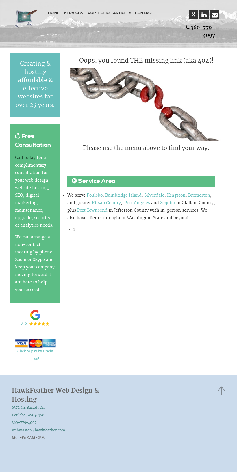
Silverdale (154, 195)
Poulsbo (95, 195)
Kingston (176, 195)
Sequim (167, 203)
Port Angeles (137, 203)
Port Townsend (92, 210)
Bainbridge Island (123, 195)
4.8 (24, 324)
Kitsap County (106, 203)
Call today (25, 158)
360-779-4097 (24, 423)
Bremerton (199, 195)
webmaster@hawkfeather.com (38, 430)
